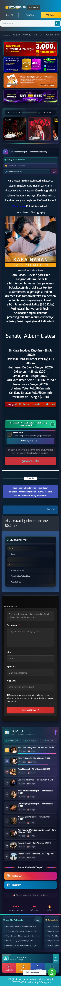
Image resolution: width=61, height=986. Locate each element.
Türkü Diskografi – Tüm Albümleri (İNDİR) (34, 758)
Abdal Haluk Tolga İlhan (20, 576)
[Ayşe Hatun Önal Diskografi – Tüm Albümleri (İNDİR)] (13, 796)
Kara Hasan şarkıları (27, 492)
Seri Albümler (20, 160)
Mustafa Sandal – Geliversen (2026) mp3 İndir (36, 854)
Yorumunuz (13, 625)
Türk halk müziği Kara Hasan (34, 495)
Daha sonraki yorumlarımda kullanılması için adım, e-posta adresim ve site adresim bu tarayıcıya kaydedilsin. (30, 698)
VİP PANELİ (27, 35)
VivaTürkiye (16, 7)
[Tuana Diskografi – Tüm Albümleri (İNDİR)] (13, 848)
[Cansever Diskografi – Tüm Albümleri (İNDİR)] (13, 785)
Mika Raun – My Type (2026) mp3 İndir (19, 940)
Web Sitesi (12, 680)
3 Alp (13, 554)
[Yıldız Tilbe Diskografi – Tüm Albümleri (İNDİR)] (13, 752)
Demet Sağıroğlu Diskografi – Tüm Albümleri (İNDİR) (35, 805)
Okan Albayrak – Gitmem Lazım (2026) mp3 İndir (23, 936)
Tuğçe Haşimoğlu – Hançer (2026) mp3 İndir (21, 931)
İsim (10, 652)
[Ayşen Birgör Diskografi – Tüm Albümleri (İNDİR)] (13, 823)
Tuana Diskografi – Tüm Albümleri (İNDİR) (34, 843)
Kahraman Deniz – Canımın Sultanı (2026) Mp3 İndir (23, 945)
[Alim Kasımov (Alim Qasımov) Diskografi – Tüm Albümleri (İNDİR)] (13, 836)
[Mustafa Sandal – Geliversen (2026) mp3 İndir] (13, 858)
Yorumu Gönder (29, 709)
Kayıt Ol (9, 15)
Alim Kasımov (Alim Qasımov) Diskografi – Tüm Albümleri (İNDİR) (37, 831)
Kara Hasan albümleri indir (24, 488)
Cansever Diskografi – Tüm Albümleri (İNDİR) (35, 780)
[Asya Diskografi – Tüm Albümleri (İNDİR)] (13, 774)
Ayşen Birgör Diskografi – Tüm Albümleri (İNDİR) (34, 818)
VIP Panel (50, 15)
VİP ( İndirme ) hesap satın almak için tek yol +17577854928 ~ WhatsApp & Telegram (30, 981)
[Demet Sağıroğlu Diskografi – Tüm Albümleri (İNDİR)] (13, 810)
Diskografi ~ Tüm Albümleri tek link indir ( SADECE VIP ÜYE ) (28, 424)
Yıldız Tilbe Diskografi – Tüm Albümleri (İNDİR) (36, 748)
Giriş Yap (30, 15)
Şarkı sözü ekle (30, 461)
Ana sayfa (6, 35)
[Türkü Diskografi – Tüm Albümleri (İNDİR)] (13, 763)
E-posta (11, 666)
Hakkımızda (38, 35)
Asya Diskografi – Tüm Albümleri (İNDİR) (34, 769)
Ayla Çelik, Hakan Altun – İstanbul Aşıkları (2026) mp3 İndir (23, 926)
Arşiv (37, 920)
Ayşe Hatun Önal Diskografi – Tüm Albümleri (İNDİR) (35, 792)
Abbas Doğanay (17, 570)
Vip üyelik (16, 35)
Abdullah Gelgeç (17, 582)
